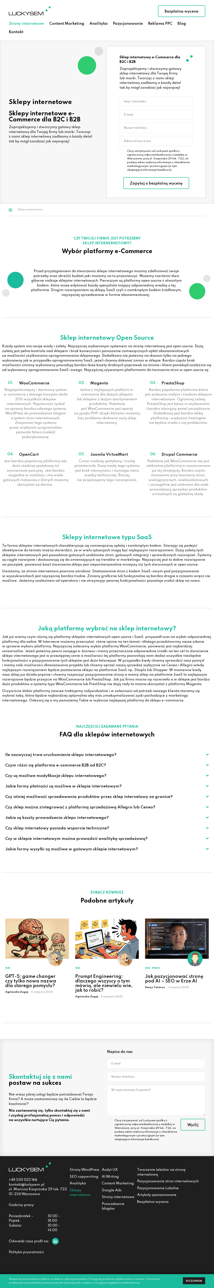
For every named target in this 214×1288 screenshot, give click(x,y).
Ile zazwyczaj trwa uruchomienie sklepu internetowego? (60, 755)
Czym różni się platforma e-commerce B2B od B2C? (55, 765)
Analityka (78, 1183)
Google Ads (111, 1190)
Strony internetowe (118, 1197)
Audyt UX (110, 1170)
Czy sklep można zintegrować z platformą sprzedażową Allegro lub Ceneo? (80, 807)
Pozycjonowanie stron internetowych (168, 1181)
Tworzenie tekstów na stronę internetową (161, 1172)
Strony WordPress (84, 1170)
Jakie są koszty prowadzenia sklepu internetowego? (57, 818)
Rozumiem (194, 1281)
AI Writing (110, 1177)
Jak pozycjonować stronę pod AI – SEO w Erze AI (174, 979)
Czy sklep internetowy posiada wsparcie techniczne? (57, 828)
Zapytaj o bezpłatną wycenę (156, 183)
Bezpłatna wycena (182, 11)
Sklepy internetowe (80, 1193)
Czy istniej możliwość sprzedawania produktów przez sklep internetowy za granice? (89, 797)
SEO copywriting (84, 1177)
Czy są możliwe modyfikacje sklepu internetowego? (55, 776)
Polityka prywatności (26, 1252)
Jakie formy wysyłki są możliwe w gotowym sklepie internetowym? (71, 849)
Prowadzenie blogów (113, 1206)
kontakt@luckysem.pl (26, 1185)
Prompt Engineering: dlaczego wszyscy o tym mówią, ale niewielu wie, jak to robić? (103, 983)
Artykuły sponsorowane (156, 1195)
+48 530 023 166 (23, 1180)
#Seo (156, 968)
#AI (7, 968)
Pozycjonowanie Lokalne (158, 1188)
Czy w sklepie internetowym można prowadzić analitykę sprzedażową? (76, 839)
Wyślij (193, 1125)
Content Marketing (118, 1183)
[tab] (107, 754)
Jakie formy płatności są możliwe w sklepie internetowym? (63, 786)
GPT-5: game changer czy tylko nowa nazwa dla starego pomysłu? (30, 981)
